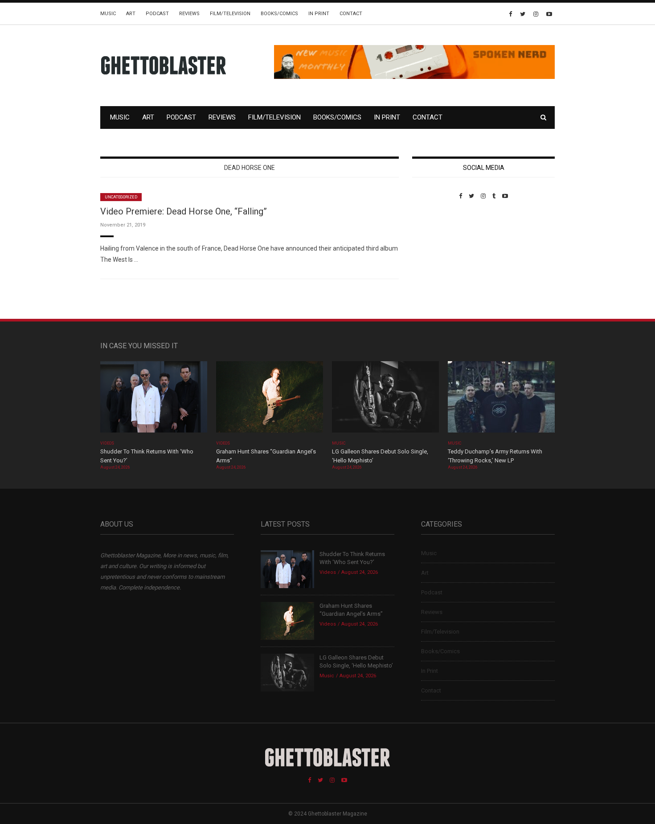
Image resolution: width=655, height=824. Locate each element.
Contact (351, 13)
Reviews (189, 13)
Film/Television (230, 13)
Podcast (157, 13)
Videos (107, 443)
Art (130, 13)
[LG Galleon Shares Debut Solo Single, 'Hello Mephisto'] (385, 399)
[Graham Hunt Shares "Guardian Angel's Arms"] (269, 399)
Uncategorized (121, 197)
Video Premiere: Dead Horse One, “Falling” (183, 211)
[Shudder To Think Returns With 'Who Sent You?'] (153, 399)
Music (108, 13)
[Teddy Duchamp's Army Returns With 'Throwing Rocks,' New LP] (501, 399)
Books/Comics (279, 13)
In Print (318, 13)
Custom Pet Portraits (438, 260)
